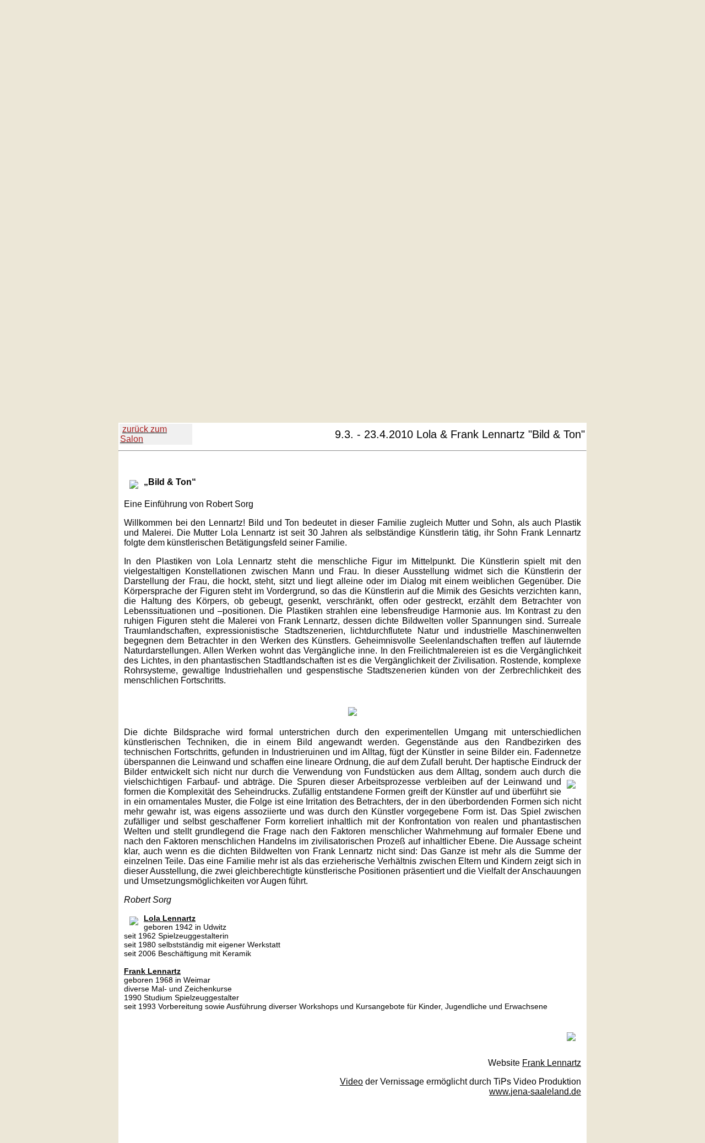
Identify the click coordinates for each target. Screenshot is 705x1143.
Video (351, 1081)
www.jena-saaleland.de (535, 1091)
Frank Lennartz (551, 1062)
